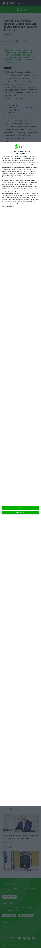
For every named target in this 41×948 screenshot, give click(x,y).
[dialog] (20, 474)
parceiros (20, 156)
